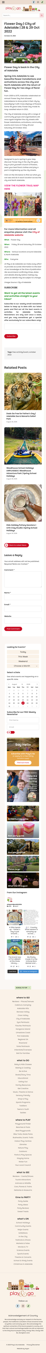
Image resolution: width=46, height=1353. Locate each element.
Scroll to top (21, 988)
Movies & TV (23, 1247)
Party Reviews (23, 1208)
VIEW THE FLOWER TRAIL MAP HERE (21, 187)
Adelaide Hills (23, 1008)
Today (23, 652)
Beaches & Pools (23, 1127)
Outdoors (23, 1151)
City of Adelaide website (22, 234)
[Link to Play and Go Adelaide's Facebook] (33, 2)
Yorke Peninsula (23, 1046)
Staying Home (23, 1158)
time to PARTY (23, 1197)
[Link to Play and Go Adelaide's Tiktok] (42, 2)
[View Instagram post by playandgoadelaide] (21, 924)
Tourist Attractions (23, 1179)
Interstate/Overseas (23, 1050)
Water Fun (23, 1161)
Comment (9, 570)
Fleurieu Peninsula (23, 1025)
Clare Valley (23, 1015)
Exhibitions (23, 1233)
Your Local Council (23, 1165)
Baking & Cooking (23, 1068)
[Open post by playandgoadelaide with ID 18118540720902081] (14, 947)
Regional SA (23, 1039)
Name (7, 593)
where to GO (23, 997)
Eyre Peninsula (23, 1022)
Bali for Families (23, 1053)
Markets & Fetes (23, 1243)
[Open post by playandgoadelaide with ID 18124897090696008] (31, 947)
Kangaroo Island (23, 1029)
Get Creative (23, 1088)
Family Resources (23, 1085)
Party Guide (23, 1201)
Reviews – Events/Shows (23, 1176)
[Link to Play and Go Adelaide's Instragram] (38, 2)
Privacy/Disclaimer (33, 1345)
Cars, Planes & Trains (23, 1186)
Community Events (23, 1226)
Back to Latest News (17, 545)
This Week (23, 656)
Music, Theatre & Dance (23, 1092)
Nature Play (23, 1148)
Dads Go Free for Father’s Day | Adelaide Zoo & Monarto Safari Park (21, 416)
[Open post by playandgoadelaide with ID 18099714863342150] (31, 917)
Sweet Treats (23, 1211)
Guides (23, 1112)
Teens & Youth (23, 1109)
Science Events (23, 1250)
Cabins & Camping (23, 1005)
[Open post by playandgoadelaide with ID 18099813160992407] (14, 917)
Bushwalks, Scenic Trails (23, 1137)
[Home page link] (23, 8)
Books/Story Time (23, 1074)
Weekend (23, 661)
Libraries (23, 1144)
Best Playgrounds (23, 1130)
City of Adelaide (23, 1018)
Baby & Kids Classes (23, 1064)
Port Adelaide (23, 1036)
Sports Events (23, 1254)
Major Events (23, 1229)
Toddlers (23, 1105)
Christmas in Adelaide (23, 1264)
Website (7, 616)
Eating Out (23, 1081)
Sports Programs (23, 1102)
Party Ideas (23, 1204)
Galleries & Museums (23, 1190)
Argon (27, 1349)
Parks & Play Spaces (23, 1155)
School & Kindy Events (23, 1260)
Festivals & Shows (23, 1240)
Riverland (23, 1043)
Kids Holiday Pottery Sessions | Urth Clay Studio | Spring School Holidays (21, 528)
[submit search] (42, 15)
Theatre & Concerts (23, 1257)
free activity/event (20, 352)
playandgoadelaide (14, 911)
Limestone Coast (23, 1032)
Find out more (23, 762)
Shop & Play (23, 1099)
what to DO (23, 1060)
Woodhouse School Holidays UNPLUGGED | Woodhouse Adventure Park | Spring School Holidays (21, 472)
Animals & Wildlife (23, 1183)
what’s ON (23, 1218)
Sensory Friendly (23, 1095)
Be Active (23, 1071)
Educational (23, 1078)
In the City (23, 1236)
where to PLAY (23, 1119)
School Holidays (23, 1222)
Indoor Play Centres (23, 1141)
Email (7, 604)
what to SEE (23, 1172)
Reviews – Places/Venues (23, 1001)
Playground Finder (23, 1124)
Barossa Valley (23, 1012)
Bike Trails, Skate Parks (23, 1134)
